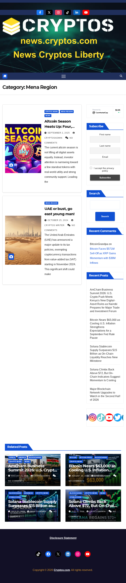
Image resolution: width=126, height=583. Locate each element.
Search (94, 193)
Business (28, 493)
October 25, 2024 (58, 220)
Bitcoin (73, 457)
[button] (121, 76)
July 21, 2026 (18, 511)
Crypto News (51, 111)
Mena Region (67, 111)
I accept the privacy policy (103, 169)
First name (105, 134)
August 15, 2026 (20, 476)
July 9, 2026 (78, 511)
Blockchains (35, 457)
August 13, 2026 (81, 476)
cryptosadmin (42, 476)
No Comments (16, 481)
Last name (105, 145)
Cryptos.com (62, 570)
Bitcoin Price (86, 457)
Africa (12, 457)
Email (105, 157)
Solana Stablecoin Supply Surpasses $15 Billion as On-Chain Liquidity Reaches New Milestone (104, 353)
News (47, 116)
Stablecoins (15, 497)
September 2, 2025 (59, 133)
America (22, 457)
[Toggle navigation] (64, 76)
